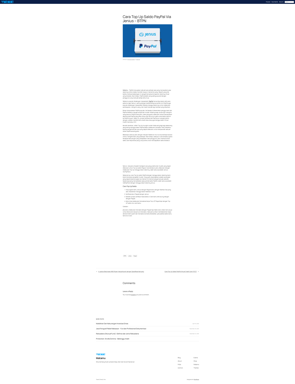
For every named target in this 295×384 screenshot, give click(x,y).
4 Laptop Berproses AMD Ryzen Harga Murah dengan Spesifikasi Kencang (121, 271)
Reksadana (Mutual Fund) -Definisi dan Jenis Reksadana (117, 334)
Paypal (135, 256)
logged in (134, 295)
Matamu (100, 358)
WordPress (196, 379)
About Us (281, 1)
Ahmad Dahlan (131, 59)
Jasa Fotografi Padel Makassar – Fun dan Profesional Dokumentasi (121, 329)
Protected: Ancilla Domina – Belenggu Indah (112, 339)
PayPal (151, 101)
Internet (138, 59)
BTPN (125, 256)
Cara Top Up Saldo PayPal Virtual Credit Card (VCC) (181, 271)
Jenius (129, 256)
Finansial (268, 1)
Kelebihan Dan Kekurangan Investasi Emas (112, 324)
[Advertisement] (147, 77)
